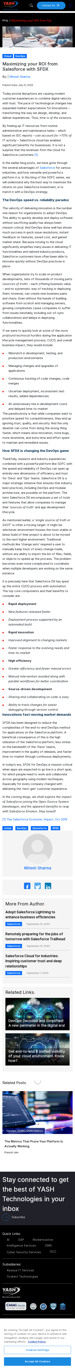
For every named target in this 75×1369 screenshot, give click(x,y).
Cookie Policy (37, 1341)
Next (42, 1123)
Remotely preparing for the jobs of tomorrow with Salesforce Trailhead (35, 936)
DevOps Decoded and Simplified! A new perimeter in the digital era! (36, 1023)
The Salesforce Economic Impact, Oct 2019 (37, 819)
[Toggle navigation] (71, 5)
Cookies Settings (37, 1349)
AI (8, 1239)
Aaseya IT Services (20, 1270)
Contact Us (48, 5)
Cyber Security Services (24, 1252)
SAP (21, 1239)
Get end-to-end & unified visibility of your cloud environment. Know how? (36, 1056)
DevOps (22, 828)
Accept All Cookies (37, 1361)
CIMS (48, 1245)
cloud (7, 828)
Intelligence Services (21, 1245)
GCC (53, 1251)
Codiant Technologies (22, 1276)
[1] (36, 155)
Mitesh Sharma (19, 77)
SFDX (55, 828)
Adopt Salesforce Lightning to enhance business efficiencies (30, 914)
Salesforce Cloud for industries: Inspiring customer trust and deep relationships (33, 961)
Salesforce (47, 168)
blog (5, 20)
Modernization (43, 1239)
